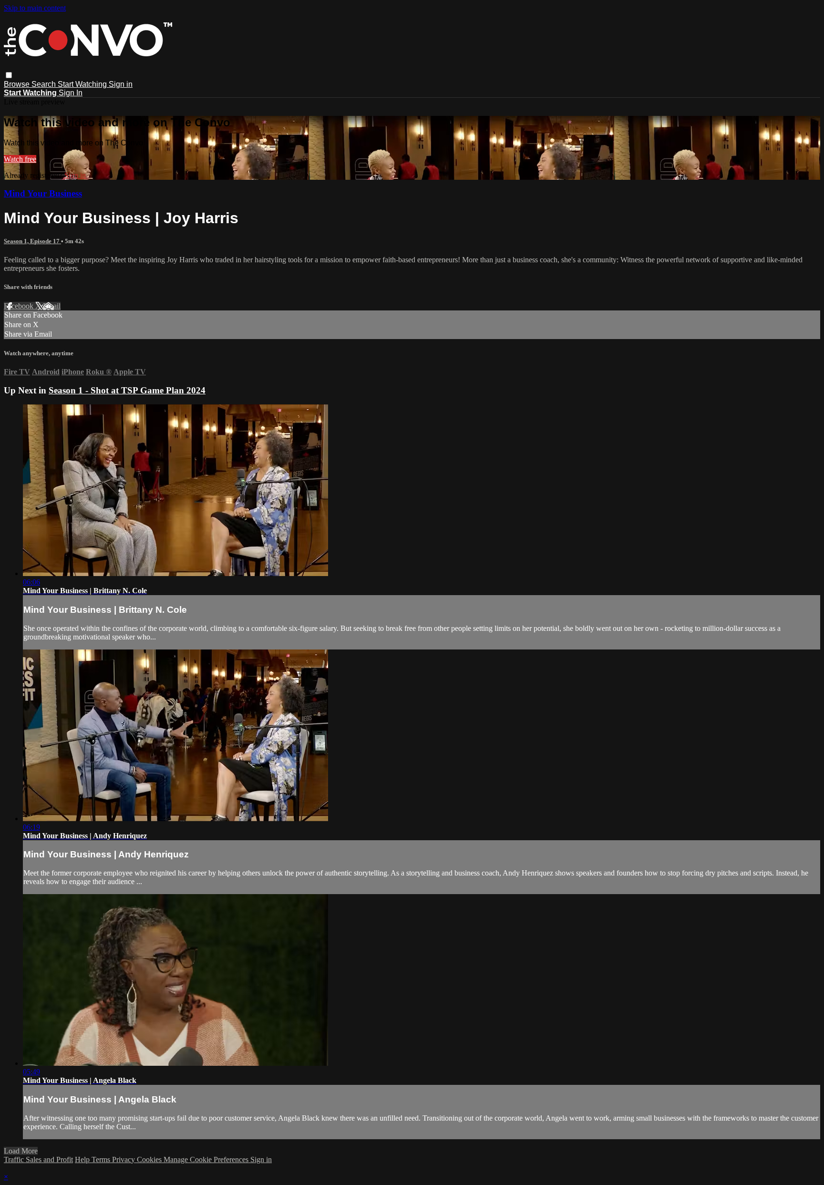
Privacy (124, 1159)
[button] (9, 75)
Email (52, 306)
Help (83, 1159)
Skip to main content (35, 8)
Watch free (20, 159)
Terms (102, 1159)
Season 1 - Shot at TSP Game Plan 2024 (127, 390)
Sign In (70, 93)
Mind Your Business (43, 193)
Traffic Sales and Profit (38, 1159)
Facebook (19, 306)
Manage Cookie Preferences (207, 1159)
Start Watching (83, 84)
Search (44, 84)
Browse (17, 84)
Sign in (121, 84)
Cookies (150, 1159)
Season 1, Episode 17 (32, 241)
